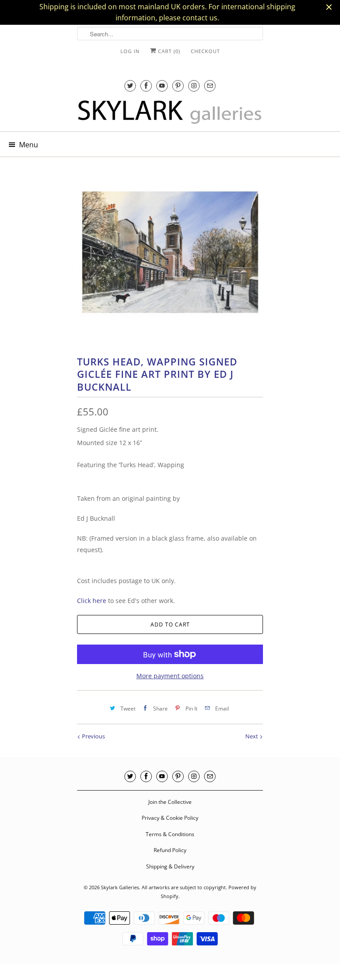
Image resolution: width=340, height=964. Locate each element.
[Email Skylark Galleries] (210, 86)
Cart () (168, 51)
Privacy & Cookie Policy (170, 818)
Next (252, 736)
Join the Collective (170, 802)
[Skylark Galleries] (170, 112)
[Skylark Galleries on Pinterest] (178, 86)
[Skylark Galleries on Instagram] (194, 86)
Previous (93, 736)
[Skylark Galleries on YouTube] (162, 86)
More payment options (170, 676)
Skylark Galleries (120, 887)
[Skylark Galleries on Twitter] (130, 86)
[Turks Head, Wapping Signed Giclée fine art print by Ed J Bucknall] (170, 252)
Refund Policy (170, 850)
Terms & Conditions (170, 834)
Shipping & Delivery (170, 866)
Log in (129, 51)
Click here (91, 600)
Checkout (205, 51)
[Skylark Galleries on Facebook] (146, 86)
